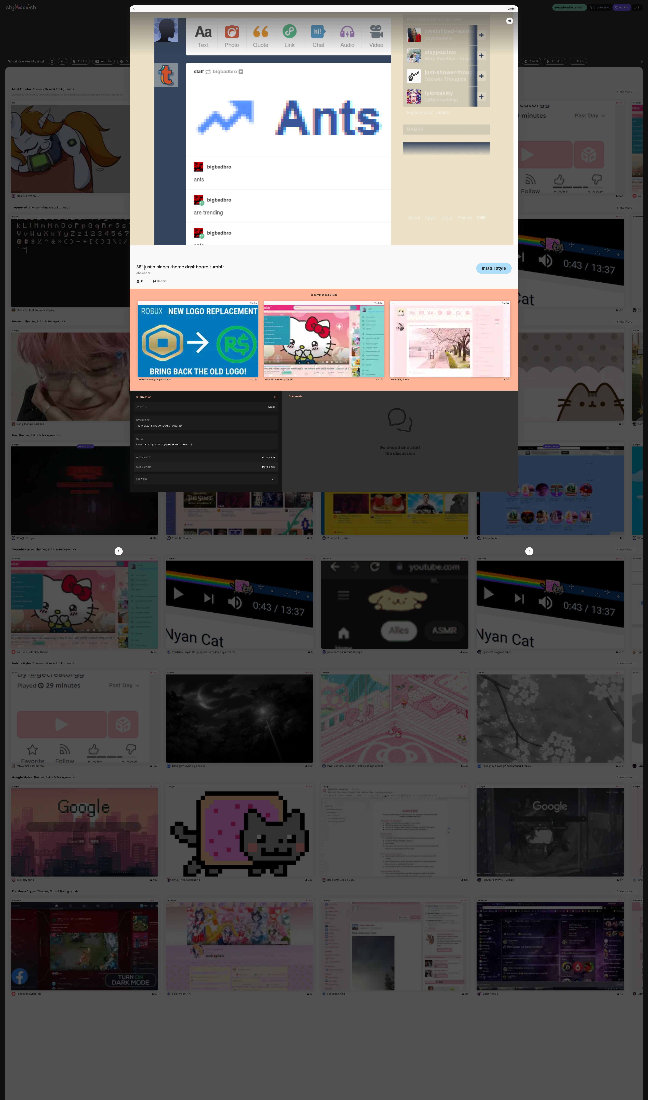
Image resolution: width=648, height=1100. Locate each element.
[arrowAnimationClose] (118, 551)
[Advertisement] (13, 550)
